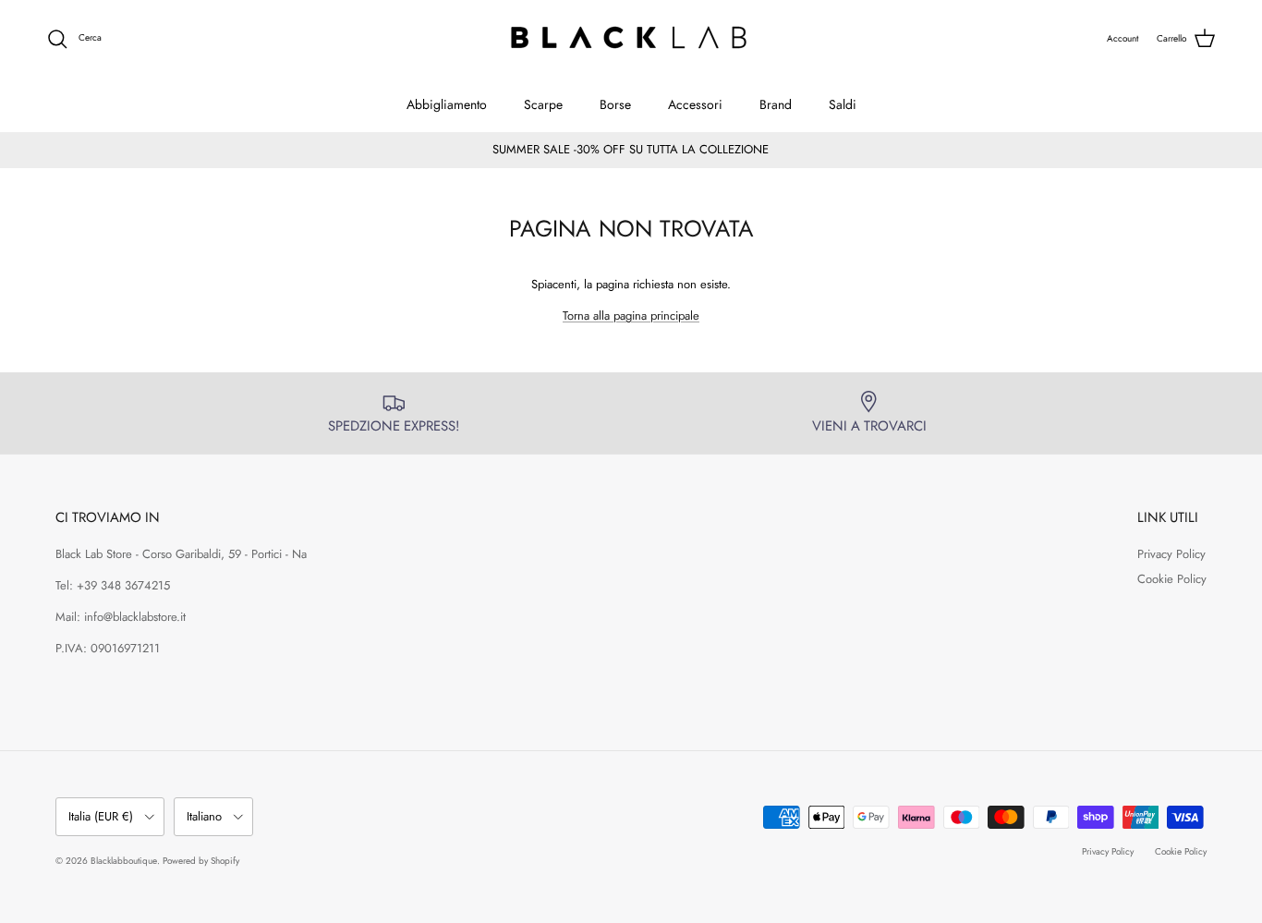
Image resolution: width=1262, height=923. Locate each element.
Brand (775, 104)
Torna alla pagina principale (631, 315)
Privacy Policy (1171, 554)
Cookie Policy (1172, 579)
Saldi (842, 104)
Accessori (695, 104)
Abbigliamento (447, 104)
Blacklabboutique (124, 861)
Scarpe (543, 104)
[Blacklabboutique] (631, 38)
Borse (615, 104)
